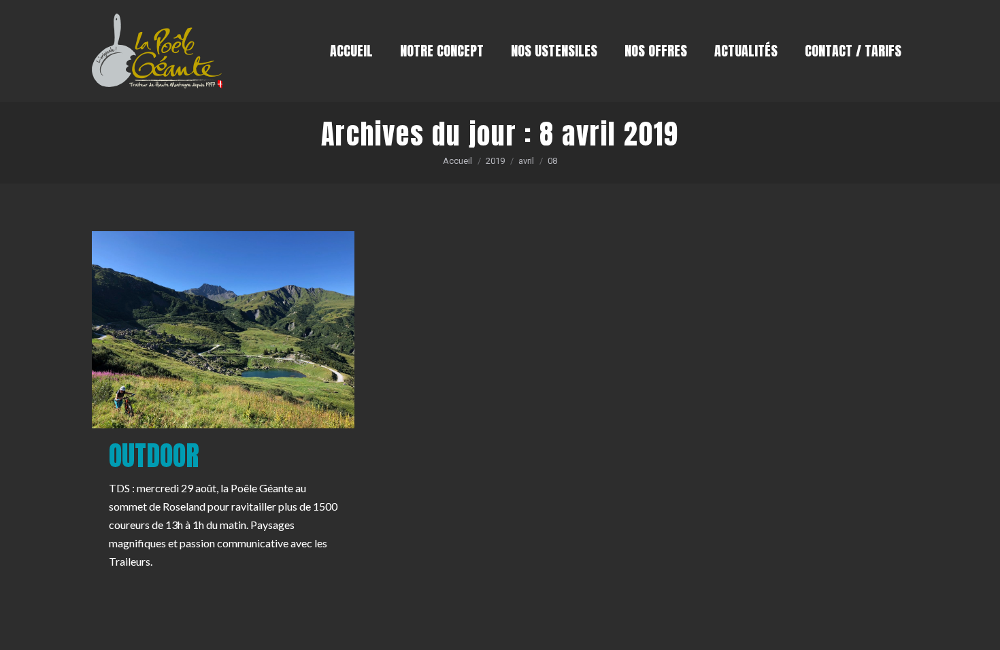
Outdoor (154, 455)
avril (526, 161)
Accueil (457, 161)
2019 (495, 161)
